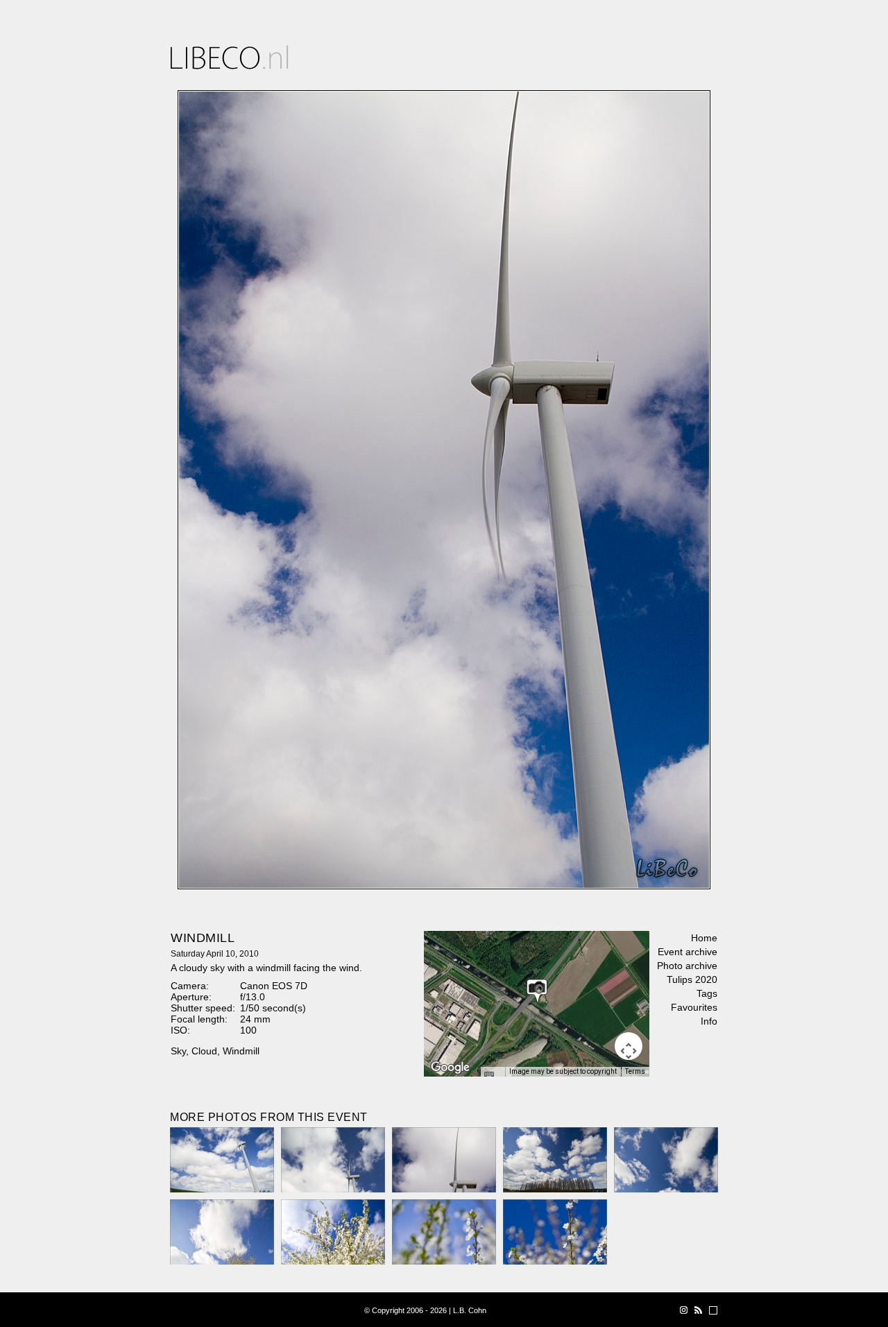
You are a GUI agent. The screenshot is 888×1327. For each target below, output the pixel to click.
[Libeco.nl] (230, 57)
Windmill (241, 1050)
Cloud (204, 1050)
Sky (178, 1050)
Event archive (687, 951)
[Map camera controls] (628, 1046)
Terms (635, 1071)
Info (709, 1021)
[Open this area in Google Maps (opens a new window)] (450, 1068)
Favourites (694, 1007)
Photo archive (687, 965)
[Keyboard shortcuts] (492, 1076)
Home (704, 937)
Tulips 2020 (692, 979)
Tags (707, 993)
